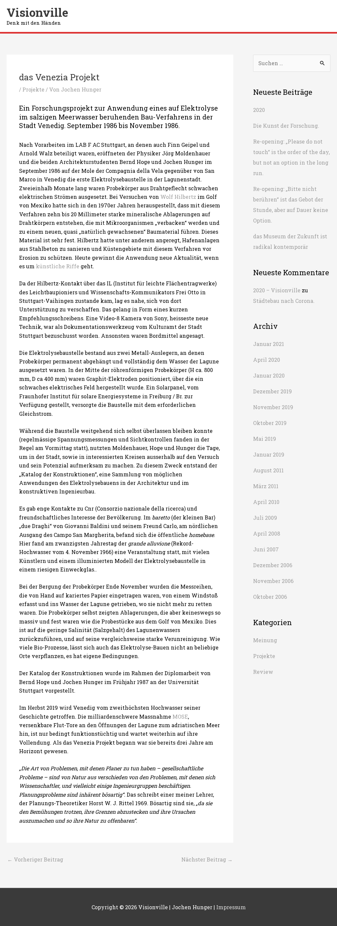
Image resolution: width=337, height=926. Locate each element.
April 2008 (266, 533)
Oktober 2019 (270, 422)
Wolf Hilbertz (178, 196)
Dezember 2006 (272, 565)
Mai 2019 (264, 438)
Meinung (265, 640)
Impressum (231, 907)
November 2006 (273, 580)
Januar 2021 (268, 343)
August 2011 (268, 470)
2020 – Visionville (276, 290)
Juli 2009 (265, 517)
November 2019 (273, 407)
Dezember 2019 (272, 391)
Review (263, 671)
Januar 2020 (269, 375)
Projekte (33, 89)
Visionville (37, 12)
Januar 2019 (268, 454)
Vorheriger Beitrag (35, 859)
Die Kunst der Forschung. (286, 125)
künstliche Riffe (57, 266)
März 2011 (265, 486)
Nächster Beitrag (207, 859)
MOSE (180, 716)
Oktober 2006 (270, 596)
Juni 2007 (266, 549)
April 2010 (266, 501)
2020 (259, 109)
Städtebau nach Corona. (284, 300)
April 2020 (266, 359)
